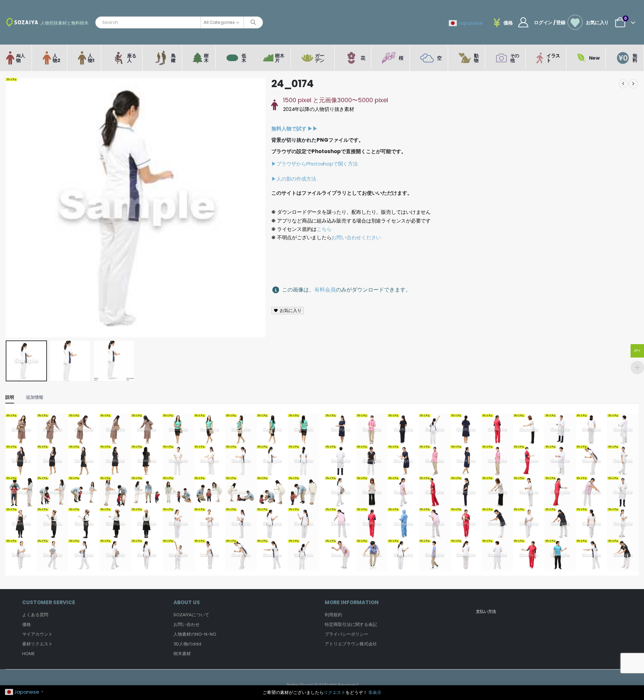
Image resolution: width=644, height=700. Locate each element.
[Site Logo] (22, 22)
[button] (7, 208)
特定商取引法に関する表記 (351, 624)
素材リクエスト (37, 644)
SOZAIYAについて (191, 615)
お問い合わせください (356, 237)
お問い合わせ (186, 624)
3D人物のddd (187, 644)
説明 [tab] (9, 397)
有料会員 (325, 290)
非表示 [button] (374, 692)
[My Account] (523, 22)
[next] (633, 83)
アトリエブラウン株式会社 (351, 644)
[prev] (623, 83)
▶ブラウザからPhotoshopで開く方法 (314, 163)
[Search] (253, 22)
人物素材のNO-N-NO (194, 634)
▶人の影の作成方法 (293, 178)
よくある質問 (35, 615)
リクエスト (334, 692)
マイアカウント (37, 634)
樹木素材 (182, 653)
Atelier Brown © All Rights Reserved (322, 685)
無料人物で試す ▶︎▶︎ (294, 128)
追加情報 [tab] (34, 397)
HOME (28, 653)
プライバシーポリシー (346, 634)
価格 (26, 624)
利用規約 (333, 615)
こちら (324, 229)
